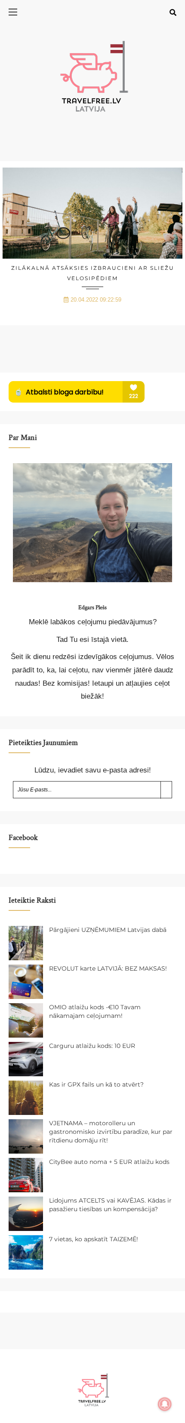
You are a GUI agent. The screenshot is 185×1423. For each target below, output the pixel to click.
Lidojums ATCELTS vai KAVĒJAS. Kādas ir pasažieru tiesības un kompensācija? (110, 1205)
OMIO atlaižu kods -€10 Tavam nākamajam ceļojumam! (95, 1011)
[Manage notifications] (165, 1404)
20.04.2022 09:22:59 (96, 299)
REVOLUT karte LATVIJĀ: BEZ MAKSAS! (108, 968)
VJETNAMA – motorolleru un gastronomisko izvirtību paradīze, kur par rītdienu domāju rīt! (111, 1131)
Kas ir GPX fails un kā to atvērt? (96, 1084)
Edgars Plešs (92, 607)
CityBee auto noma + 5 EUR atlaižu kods (109, 1162)
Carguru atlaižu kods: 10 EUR (92, 1046)
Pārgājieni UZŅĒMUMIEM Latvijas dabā (107, 930)
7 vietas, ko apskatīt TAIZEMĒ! (93, 1239)
